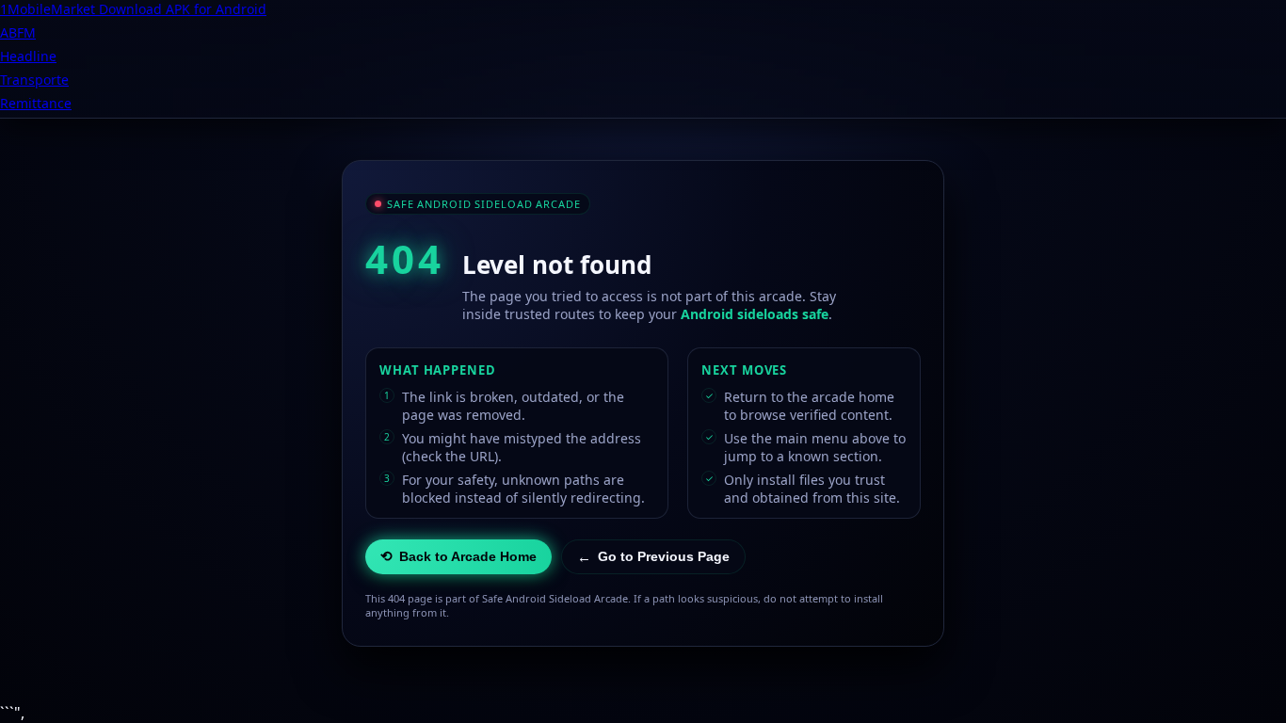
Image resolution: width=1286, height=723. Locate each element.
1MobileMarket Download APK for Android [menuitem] (133, 9)
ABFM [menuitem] (18, 32)
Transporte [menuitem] (34, 79)
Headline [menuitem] (28, 56)
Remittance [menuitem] (36, 103)
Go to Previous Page (653, 557)
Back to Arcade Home (458, 556)
